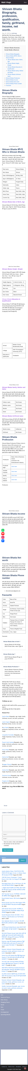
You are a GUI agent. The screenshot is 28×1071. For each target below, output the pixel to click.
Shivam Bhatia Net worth (12, 81)
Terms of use (11, 1066)
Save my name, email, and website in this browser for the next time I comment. (14, 843)
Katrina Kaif (5, 757)
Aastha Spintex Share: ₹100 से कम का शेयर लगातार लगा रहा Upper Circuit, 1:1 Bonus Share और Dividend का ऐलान (14, 873)
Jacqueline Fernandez (8, 735)
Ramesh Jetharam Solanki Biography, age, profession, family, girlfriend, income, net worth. (13, 951)
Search (4, 857)
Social (5, 805)
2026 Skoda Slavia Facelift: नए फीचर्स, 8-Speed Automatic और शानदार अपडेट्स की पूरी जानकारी (13, 910)
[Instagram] (2, 537)
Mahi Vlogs (6, 2)
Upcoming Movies (5, 1014)
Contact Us (4, 1066)
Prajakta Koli (5, 781)
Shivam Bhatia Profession (13, 78)
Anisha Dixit (5, 770)
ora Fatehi (5, 727)
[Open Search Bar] (18, 2)
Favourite (8, 85)
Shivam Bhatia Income (12, 80)
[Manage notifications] (25, 1068)
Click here (14, 466)
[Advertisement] (14, 226)
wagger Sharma (7, 764)
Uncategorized (4, 1012)
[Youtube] (2, 533)
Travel (2, 1009)
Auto (2, 995)
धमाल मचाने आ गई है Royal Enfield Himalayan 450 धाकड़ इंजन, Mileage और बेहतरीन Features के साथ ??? (13, 969)
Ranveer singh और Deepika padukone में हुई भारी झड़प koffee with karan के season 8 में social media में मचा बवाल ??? (13, 943)
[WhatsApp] (2, 530)
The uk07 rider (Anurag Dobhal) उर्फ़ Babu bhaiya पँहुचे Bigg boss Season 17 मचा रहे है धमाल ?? (13, 963)
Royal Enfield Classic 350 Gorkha (11, 898)
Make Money (4, 1000)
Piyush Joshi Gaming (8, 742)
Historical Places (5, 997)
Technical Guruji (6, 775)
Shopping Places (5, 1002)
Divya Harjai (5, 749)
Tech (2, 1007)
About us (24, 1066)
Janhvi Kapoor (6, 722)
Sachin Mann (5, 716)
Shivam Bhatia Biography (12, 54)
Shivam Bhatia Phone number (14, 83)
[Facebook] (2, 540)
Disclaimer (18, 1066)
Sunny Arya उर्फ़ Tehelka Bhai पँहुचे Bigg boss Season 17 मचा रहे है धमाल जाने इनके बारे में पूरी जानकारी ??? (13, 957)
